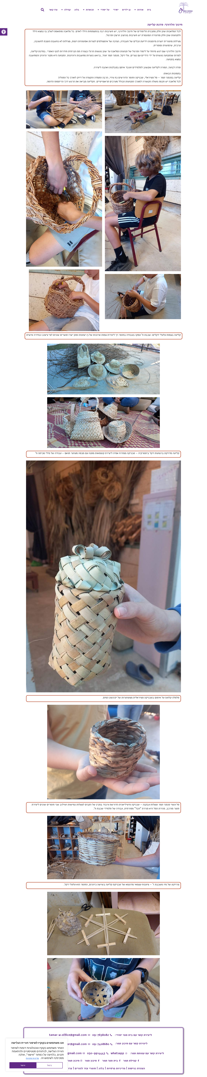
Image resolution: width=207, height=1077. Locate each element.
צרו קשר (53, 9)
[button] (3, 32)
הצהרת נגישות (136, 1068)
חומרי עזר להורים (85, 1068)
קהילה (67, 9)
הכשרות (90, 9)
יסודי (115, 9)
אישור (22, 1065)
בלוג (76, 9)
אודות (140, 9)
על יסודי (105, 9)
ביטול (49, 1065)
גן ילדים (126, 9)
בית (149, 9)
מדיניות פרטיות (32, 1058)
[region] (37, 1054)
